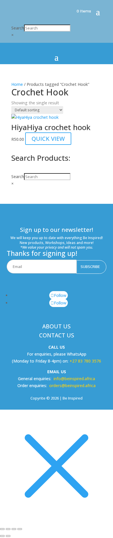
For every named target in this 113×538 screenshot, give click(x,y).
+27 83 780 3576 (85, 361)
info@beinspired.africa (74, 378)
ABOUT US (56, 326)
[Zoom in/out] (2, 529)
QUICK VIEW (48, 139)
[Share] (14, 529)
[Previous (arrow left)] (2, 536)
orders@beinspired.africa (72, 385)
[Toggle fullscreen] (8, 529)
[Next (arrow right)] (8, 536)
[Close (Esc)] (19, 529)
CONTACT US (56, 335)
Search (17, 28)
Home (17, 84)
